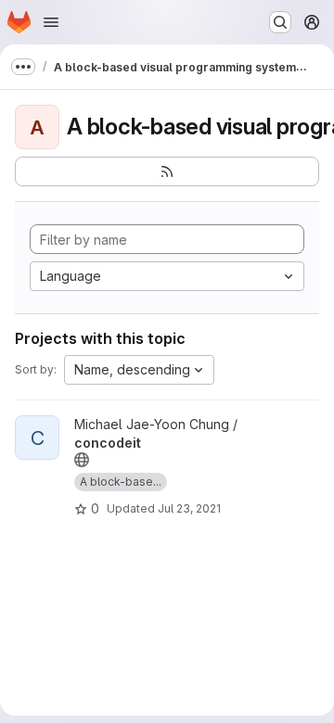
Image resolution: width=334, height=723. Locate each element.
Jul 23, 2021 (189, 508)
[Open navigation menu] (51, 22)
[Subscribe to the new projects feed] (167, 171)
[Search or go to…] (280, 22)
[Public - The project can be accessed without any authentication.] (81, 459)
